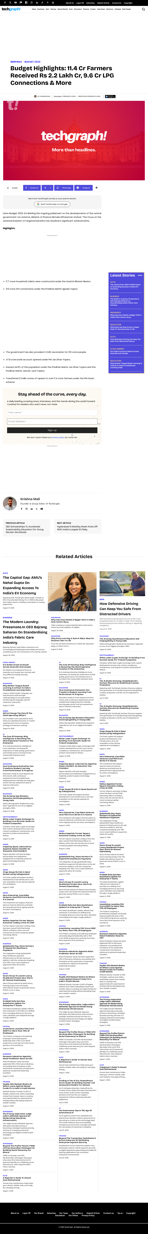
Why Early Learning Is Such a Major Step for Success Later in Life (124, 328)
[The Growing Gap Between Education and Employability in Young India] (46, 799)
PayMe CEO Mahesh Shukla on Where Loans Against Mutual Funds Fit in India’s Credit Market (19, 1086)
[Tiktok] (42, 3)
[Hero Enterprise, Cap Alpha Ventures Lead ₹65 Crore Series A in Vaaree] (46, 898)
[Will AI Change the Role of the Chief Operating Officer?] (46, 716)
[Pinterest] (48, 3)
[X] (37, 508)
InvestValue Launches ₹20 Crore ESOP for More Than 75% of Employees (18, 1031)
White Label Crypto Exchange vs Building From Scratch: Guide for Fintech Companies (19, 821)
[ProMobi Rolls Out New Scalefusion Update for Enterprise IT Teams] (46, 1004)
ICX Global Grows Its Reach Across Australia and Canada (124, 352)
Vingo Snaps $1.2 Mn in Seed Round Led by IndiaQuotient (16, 873)
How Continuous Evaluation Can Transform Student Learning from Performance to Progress (18, 768)
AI (3, 734)
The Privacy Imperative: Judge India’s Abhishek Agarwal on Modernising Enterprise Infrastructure (17, 1117)
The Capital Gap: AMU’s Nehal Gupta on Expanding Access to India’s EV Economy (125, 287)
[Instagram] (32, 3)
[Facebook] (5, 3)
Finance (6, 1082)
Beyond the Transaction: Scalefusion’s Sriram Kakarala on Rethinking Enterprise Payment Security (77, 1140)
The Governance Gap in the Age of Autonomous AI (75, 1111)
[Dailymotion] (26, 3)
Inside (5, 711)
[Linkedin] (37, 3)
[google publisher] (53, 3)
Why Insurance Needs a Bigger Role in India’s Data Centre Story (125, 316)
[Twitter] (10, 3)
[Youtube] (15, 3)
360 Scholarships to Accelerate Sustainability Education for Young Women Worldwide (25, 529)
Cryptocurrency (10, 817)
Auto (112, 282)
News (5, 870)
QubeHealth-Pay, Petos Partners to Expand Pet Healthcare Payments (18, 948)
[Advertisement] (74, 37)
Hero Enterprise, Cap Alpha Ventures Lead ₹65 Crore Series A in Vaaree (18, 897)
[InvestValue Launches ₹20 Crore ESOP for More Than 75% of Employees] (46, 1032)
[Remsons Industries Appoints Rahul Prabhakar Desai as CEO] (46, 1059)
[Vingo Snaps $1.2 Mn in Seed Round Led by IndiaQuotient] (46, 875)
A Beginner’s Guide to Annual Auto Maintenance (17, 1179)
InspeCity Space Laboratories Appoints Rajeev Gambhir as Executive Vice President (17, 849)
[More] (97, 188)
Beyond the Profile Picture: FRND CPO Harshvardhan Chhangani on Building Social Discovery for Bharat (19, 1149)
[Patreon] (21, 3)
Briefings (16, 62)
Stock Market (117, 349)
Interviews (8, 1112)
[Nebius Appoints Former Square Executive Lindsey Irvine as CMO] (46, 923)
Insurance (115, 312)
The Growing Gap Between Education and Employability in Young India (18, 798)
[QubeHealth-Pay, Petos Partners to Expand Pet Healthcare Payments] (46, 949)
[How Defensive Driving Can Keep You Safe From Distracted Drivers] (122, 583)
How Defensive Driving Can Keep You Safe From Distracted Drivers (125, 340)
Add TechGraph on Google (54, 204)
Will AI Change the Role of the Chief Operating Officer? (17, 714)
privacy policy (58, 437)
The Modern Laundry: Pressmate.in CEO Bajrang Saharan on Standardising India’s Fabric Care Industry (124, 302)
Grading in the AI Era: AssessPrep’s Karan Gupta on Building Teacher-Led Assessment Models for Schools (77, 1083)
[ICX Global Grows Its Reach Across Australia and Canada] (46, 667)
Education (115, 325)
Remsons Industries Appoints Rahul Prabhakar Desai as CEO (17, 1057)
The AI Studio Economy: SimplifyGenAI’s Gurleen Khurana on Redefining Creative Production (119, 683)
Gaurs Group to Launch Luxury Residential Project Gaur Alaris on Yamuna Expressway (18, 978)
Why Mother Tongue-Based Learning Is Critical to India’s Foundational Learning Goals (126, 365)
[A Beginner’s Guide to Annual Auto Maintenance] (46, 1181)
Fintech (6, 1026)
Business (114, 296)
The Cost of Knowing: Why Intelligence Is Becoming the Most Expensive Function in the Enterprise (18, 739)
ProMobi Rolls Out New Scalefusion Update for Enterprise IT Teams (14, 1003)
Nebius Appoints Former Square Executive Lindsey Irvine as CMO (18, 921)
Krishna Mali (45, 96)
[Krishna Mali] (36, 96)
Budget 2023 (32, 62)
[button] (143, 9)
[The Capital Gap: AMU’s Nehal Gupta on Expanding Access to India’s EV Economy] (72, 591)
